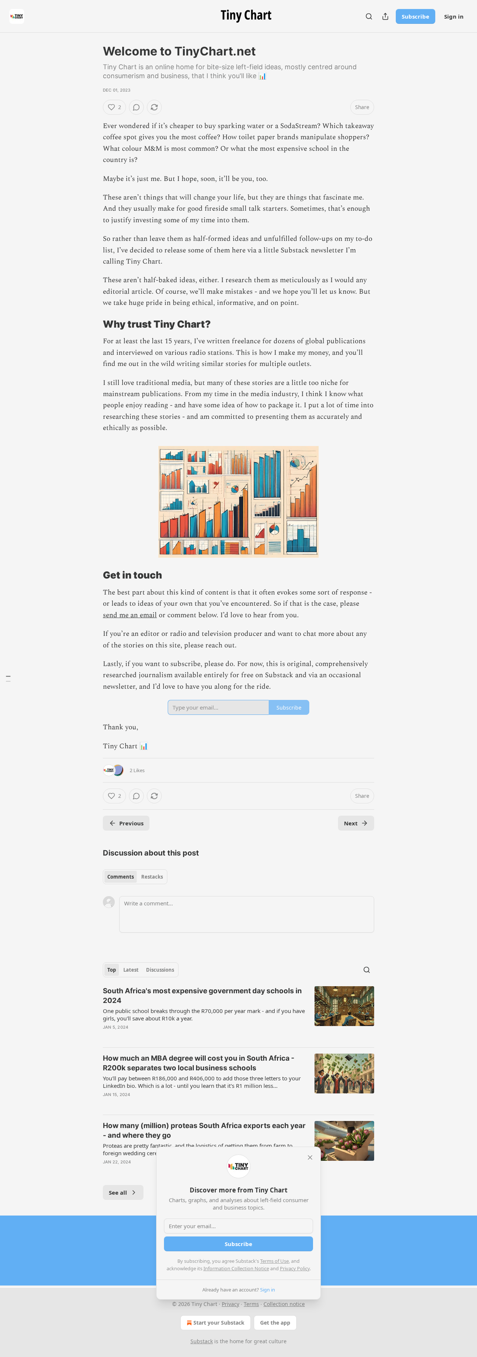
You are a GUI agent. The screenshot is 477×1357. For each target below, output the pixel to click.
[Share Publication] (385, 16)
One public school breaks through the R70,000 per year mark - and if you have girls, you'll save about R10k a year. (204, 1014)
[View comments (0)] (136, 107)
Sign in (454, 16)
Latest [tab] (131, 969)
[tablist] (135, 876)
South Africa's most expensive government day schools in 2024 (202, 996)
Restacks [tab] (152, 876)
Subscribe (415, 16)
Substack (201, 1341)
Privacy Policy (295, 1268)
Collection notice (284, 1303)
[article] (238, 1013)
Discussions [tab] (160, 969)
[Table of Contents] (8, 678)
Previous (131, 823)
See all (118, 1192)
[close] (310, 1157)
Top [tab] (111, 969)
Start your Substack (218, 1322)
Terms (251, 1303)
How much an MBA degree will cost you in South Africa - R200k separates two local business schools (198, 1063)
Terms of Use (274, 1261)
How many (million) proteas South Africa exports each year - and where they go (204, 1130)
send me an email (130, 615)
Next (351, 823)
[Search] (368, 16)
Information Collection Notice (236, 1268)
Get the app (275, 1322)
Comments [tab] (120, 876)
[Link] (92, 324)
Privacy (230, 1303)
